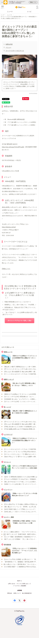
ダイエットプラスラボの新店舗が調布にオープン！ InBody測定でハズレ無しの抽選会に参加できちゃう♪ (19, 17)
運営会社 (9, 593)
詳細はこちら (6, 268)
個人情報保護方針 (27, 593)
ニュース (10, 11)
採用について (17, 593)
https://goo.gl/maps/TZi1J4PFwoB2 (13, 147)
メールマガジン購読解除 (19, 585)
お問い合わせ (11, 583)
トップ (2, 15)
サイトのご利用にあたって (24, 583)
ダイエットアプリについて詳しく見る (19, 320)
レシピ (29, 11)
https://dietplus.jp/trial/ (9, 227)
